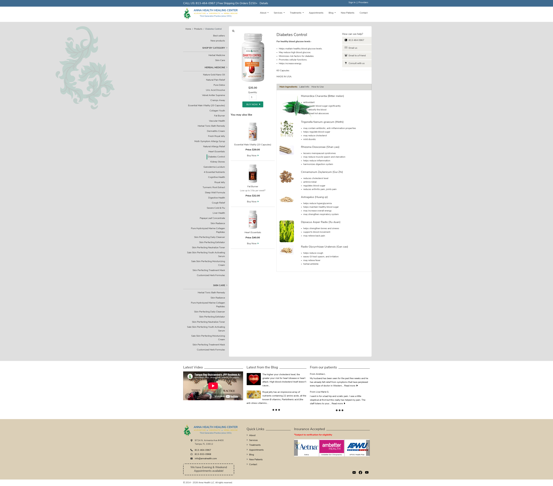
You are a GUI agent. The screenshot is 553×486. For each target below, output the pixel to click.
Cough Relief (218, 203)
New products (218, 41)
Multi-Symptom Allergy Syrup (209, 141)
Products (198, 29)
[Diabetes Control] (253, 57)
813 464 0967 (356, 40)
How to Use (317, 87)
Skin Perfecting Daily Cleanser (209, 237)
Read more (350, 386)
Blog (331, 13)
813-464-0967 (205, 3)
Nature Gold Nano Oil (214, 75)
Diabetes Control (216, 157)
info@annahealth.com (206, 459)
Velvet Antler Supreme (213, 95)
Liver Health (219, 213)
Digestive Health (216, 198)
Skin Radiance (218, 223)
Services (278, 13)
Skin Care (220, 60)
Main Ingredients (288, 87)
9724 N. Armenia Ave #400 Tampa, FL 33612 (209, 442)
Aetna (306, 455)
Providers (363, 2)
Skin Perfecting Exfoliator (212, 242)
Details (264, 3)
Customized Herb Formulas (211, 275)
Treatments (296, 13)
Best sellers (219, 36)
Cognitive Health (216, 177)
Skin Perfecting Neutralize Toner (208, 248)
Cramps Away (217, 100)
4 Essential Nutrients (214, 172)
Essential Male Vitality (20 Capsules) (206, 105)
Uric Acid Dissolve (215, 90)
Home (188, 29)
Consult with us (357, 63)
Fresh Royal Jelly (216, 136)
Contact (364, 13)
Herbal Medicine (217, 55)
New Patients (347, 13)
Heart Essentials (216, 152)
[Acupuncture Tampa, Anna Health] (187, 14)
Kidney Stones (217, 162)
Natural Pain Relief (215, 80)
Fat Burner (219, 116)
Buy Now (251, 156)
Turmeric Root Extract (214, 187)
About (263, 13)
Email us (353, 48)
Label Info (304, 87)
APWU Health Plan (357, 455)
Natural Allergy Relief (214, 146)
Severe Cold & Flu (216, 208)
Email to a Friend (357, 56)
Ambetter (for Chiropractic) (331, 455)
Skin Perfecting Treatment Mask (209, 270)
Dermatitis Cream (216, 131)
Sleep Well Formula (215, 193)
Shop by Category (213, 48)
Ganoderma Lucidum (214, 167)
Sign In (352, 2)
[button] (296, 448)
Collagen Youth (217, 111)
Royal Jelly (219, 182)
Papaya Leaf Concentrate (212, 218)
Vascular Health (217, 121)
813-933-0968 (203, 454)
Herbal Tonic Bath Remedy (211, 126)
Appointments (316, 13)
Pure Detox (219, 85)
